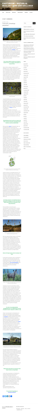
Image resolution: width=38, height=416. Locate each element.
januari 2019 (26, 125)
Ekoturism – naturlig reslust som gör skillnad (17, 4)
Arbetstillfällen (26, 135)
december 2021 (26, 73)
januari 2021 (26, 88)
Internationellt (26, 137)
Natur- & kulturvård (27, 142)
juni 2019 (25, 116)
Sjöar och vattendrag (27, 146)
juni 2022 (25, 67)
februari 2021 (26, 86)
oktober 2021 (26, 75)
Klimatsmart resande (27, 139)
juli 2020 (25, 95)
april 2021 (25, 82)
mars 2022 (25, 69)
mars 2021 (25, 84)
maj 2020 (25, 97)
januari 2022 (26, 71)
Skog (24, 148)
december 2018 (26, 127)
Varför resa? (8, 12)
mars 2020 (25, 101)
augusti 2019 (26, 112)
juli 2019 (25, 114)
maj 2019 (25, 118)
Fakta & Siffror (20, 12)
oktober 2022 (26, 65)
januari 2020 (26, 105)
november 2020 (26, 90)
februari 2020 (26, 103)
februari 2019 (26, 123)
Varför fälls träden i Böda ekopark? (29, 34)
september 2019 (26, 110)
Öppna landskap (26, 144)
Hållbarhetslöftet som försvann (29, 29)
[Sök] (34, 23)
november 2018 (26, 129)
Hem (3, 12)
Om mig (31, 12)
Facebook (3, 407)
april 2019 (25, 120)
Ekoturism (14, 12)
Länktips (26, 12)
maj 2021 (25, 80)
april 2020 (25, 99)
